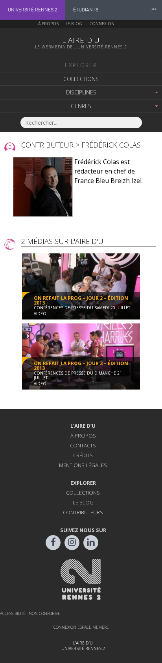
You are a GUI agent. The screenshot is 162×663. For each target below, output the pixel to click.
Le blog (74, 23)
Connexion (101, 23)
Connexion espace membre (81, 627)
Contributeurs (83, 512)
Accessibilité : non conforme (30, 613)
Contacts (83, 445)
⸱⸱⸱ (153, 10)
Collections (81, 79)
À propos (48, 23)
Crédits (83, 455)
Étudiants (85, 10)
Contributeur (47, 145)
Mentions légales (83, 465)
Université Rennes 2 (32, 10)
